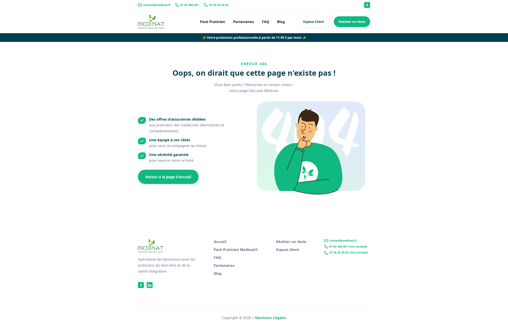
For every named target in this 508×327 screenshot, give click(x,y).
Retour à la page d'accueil (168, 176)
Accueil (220, 241)
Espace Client (313, 21)
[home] (151, 21)
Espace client (287, 249)
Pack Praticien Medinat (236, 249)
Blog (281, 21)
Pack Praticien (212, 21)
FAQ (265, 21)
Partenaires (243, 21)
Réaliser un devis (352, 21)
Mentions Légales (270, 317)
